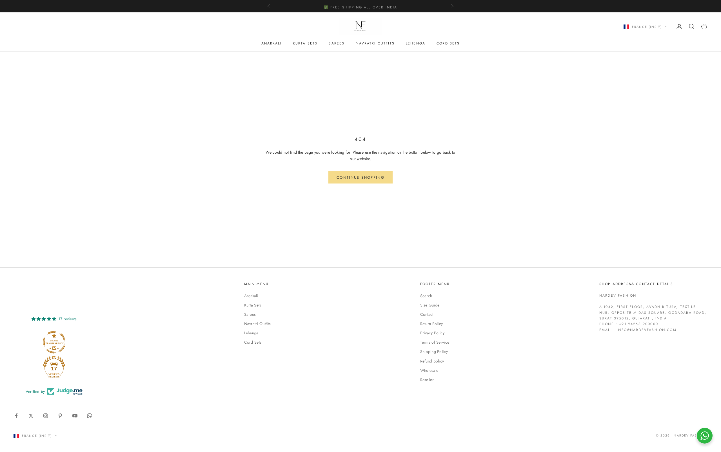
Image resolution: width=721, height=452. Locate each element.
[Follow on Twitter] (31, 416)
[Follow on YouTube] (75, 416)
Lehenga (415, 43)
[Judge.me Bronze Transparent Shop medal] (54, 342)
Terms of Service (434, 342)
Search (426, 296)
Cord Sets (448, 43)
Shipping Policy (434, 351)
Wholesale (429, 370)
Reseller (427, 379)
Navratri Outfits (375, 43)
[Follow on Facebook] (16, 416)
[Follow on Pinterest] (60, 416)
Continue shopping (360, 177)
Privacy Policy (432, 333)
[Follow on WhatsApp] (89, 416)
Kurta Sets (305, 43)
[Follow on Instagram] (45, 416)
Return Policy (431, 323)
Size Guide (430, 305)
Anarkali (271, 43)
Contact (426, 314)
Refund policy (432, 361)
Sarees (336, 43)
